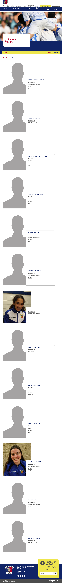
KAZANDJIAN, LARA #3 (34, 309)
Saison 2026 (7, 6)
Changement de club (31, 6)
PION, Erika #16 (32, 500)
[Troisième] (57, 581)
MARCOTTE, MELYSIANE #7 (35, 385)
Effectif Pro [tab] (5, 57)
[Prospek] (52, 581)
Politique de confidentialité (9, 581)
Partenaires (18, 6)
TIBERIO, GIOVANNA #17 (34, 538)
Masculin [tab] (56, 52)
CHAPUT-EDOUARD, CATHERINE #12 (37, 156)
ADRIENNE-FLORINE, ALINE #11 (36, 80)
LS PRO (47, 8)
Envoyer (55, 573)
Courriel (42, 573)
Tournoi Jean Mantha (38, 9)
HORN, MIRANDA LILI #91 (34, 271)
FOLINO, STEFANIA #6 (33, 232)
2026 (5, 8)
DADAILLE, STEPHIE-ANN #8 (35, 194)
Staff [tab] (11, 57)
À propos (56, 8)
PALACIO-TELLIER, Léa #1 (35, 461)
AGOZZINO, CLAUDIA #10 (34, 118)
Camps (28, 8)
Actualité (24, 6)
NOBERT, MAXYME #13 (34, 423)
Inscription (45, 6)
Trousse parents (12, 6)
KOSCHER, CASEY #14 (34, 347)
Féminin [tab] (50, 52)
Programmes (16, 8)
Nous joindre (36, 6)
